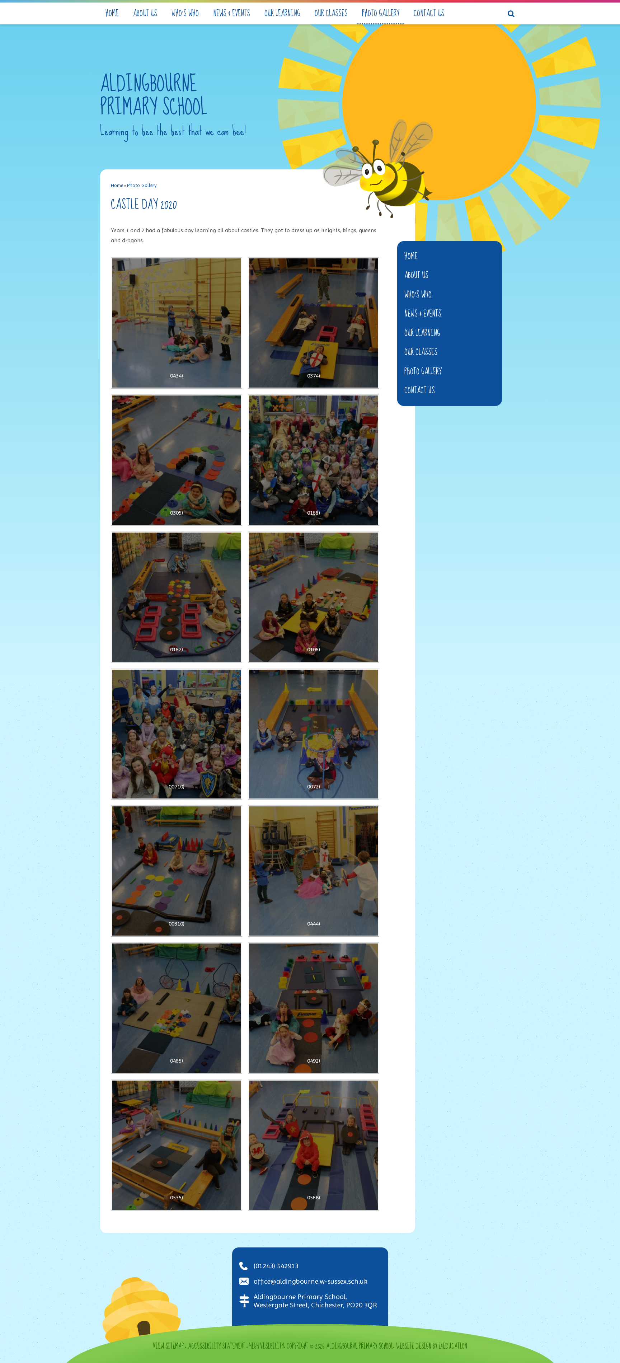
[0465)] (176, 1008)
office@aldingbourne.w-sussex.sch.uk (310, 1281)
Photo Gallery (142, 185)
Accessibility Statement (216, 1346)
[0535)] (176, 1145)
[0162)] (176, 597)
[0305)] (176, 460)
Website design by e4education (431, 1346)
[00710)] (176, 734)
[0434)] (176, 323)
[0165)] (313, 460)
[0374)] (313, 323)
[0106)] (313, 597)
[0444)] (313, 871)
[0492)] (313, 1008)
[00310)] (176, 871)
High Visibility (266, 1346)
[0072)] (313, 734)
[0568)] (313, 1145)
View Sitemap (168, 1346)
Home (117, 185)
